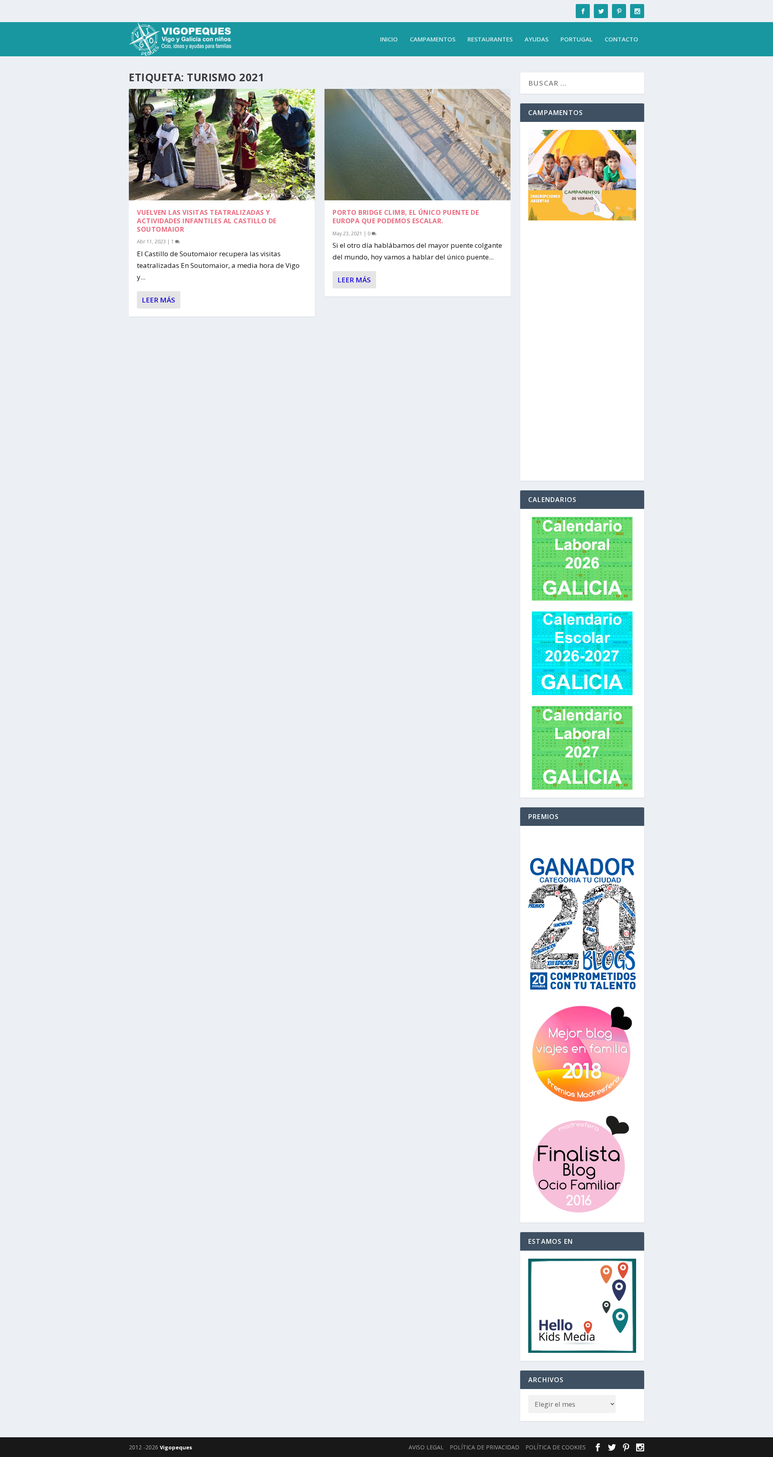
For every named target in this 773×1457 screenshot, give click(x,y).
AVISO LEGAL (426, 1447)
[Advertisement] (582, 352)
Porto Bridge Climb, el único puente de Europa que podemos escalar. (406, 216)
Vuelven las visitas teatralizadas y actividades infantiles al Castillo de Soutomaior (207, 221)
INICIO (389, 39)
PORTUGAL (576, 39)
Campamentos (432, 39)
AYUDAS (536, 39)
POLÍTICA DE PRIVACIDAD (484, 1447)
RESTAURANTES (490, 39)
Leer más (158, 300)
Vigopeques (176, 1447)
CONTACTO (621, 39)
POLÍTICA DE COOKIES (555, 1447)
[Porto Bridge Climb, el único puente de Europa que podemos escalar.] (417, 144)
